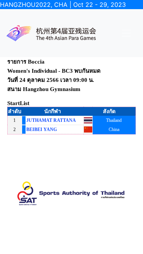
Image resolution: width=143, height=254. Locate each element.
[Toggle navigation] (126, 33)
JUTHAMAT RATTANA (51, 120)
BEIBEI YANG (41, 129)
